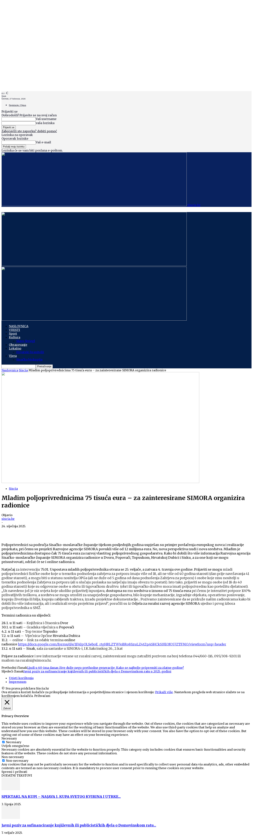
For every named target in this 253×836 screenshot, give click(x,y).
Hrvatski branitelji (30, 352)
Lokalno (15, 348)
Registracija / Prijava (17, 105)
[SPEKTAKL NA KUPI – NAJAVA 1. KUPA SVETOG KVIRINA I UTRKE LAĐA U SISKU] (10, 789)
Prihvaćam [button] (42, 696)
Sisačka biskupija (29, 359)
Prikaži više (164, 692)
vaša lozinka (45, 123)
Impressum (17, 682)
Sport (13, 333)
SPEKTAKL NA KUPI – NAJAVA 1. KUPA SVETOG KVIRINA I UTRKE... (61, 797)
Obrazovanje (18, 345)
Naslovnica (9, 370)
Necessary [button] (9, 738)
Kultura (14, 337)
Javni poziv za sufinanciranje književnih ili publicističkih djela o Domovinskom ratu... (78, 825)
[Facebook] (7, 532)
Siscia (23, 370)
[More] (49, 532)
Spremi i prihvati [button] (14, 772)
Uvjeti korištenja (21, 678)
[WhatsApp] (21, 532)
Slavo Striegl (25, 341)
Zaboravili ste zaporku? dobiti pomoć (29, 131)
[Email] (35, 532)
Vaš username (46, 119)
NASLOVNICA (18, 326)
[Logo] (94, 265)
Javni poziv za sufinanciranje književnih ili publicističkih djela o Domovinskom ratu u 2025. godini (97, 671)
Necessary (13, 742)
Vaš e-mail (43, 142)
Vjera (13, 356)
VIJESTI (14, 330)
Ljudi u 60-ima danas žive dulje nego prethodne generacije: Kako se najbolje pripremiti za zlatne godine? (105, 668)
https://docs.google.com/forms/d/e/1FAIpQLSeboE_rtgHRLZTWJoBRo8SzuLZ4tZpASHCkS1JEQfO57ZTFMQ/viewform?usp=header (122, 644)
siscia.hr (8, 519)
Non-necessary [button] (12, 757)
